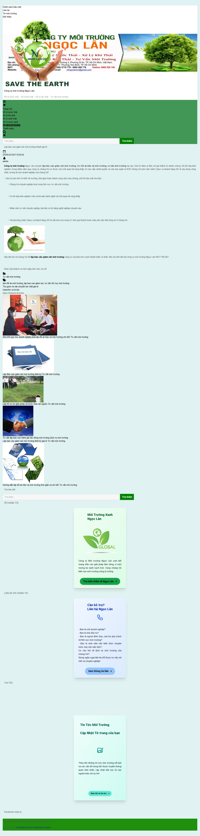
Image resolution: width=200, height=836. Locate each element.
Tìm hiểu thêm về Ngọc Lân (98, 581)
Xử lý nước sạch (10, 122)
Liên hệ (6, 10)
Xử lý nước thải (10, 112)
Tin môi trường (10, 13)
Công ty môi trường (14, 166)
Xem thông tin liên (98, 671)
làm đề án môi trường (13, 283)
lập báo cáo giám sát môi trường (47, 257)
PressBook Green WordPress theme (33, 827)
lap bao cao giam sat (34, 283)
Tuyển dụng (8, 128)
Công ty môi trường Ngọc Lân (19, 91)
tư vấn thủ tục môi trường (57, 283)
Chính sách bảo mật (12, 7)
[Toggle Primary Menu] (4, 103)
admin (5, 161)
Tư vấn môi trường (11, 125)
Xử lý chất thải (10, 118)
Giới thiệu (7, 16)
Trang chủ (7, 109)
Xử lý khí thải (9, 115)
